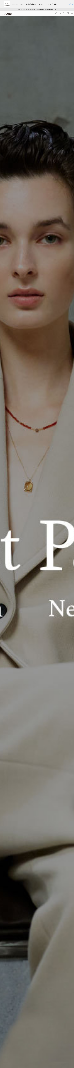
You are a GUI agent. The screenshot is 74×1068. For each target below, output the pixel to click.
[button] (56, 13)
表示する (70, 4)
